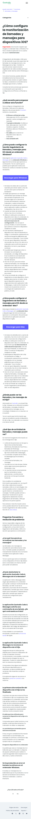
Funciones (17, 9)
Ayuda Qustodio (7, 9)
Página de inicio (14, 807)
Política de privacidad (12, 810)
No (18, 794)
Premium (23, 110)
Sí (13, 794)
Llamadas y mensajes (11, 11)
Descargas (24, 807)
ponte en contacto (16, 678)
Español (23, 810)
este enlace (13, 510)
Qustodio (15, 403)
